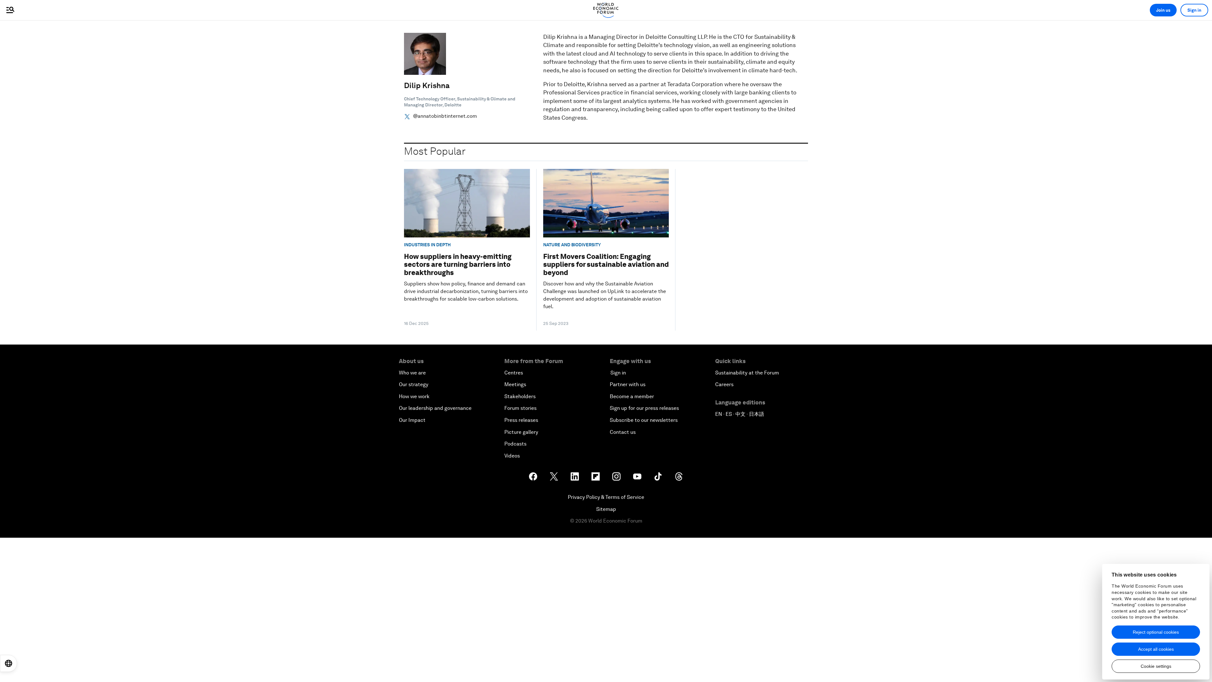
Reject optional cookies (1156, 632)
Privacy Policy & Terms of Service (606, 497)
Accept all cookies (1156, 649)
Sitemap (606, 509)
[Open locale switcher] (8, 663)
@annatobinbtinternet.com (445, 116)
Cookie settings (1156, 666)
